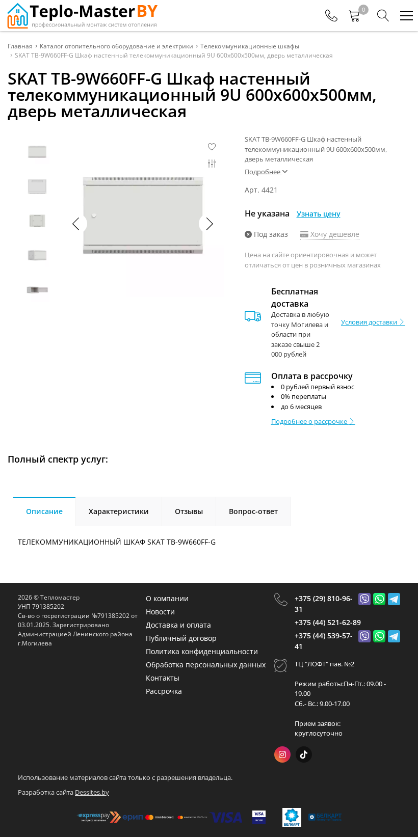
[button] (209, 223)
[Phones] (331, 16)
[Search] (383, 16)
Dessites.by (92, 792)
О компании (167, 598)
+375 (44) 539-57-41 (324, 641)
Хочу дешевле (333, 234)
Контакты (162, 678)
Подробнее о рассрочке (310, 421)
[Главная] (81, 16)
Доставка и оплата (178, 625)
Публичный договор (181, 638)
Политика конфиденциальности (202, 651)
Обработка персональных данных (206, 664)
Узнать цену (319, 214)
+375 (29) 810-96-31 (324, 603)
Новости (160, 611)
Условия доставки (370, 322)
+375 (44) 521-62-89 (328, 622)
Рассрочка (164, 691)
